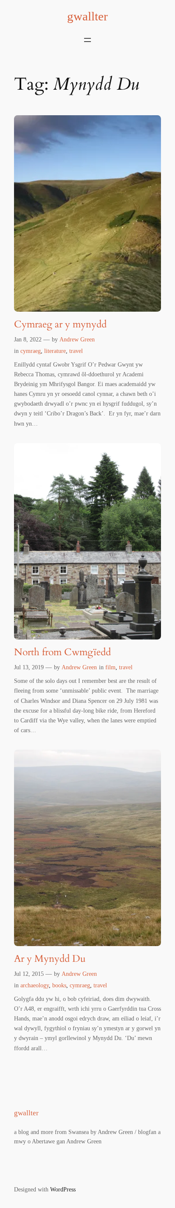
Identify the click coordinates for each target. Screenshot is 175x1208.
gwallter (87, 16)
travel (76, 350)
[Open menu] (87, 40)
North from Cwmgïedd (62, 652)
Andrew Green (77, 339)
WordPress (63, 1189)
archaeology (34, 985)
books (59, 985)
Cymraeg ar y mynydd (60, 324)
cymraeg (30, 350)
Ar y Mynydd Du (50, 959)
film (110, 667)
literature (55, 350)
